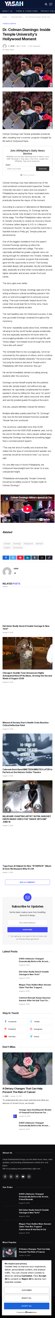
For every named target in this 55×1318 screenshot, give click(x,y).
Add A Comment (27, 882)
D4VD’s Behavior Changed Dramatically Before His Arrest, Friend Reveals (34, 961)
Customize (27, 1290)
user (12, 46)
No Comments (35, 46)
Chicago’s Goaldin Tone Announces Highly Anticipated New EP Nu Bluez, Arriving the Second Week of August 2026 (27, 676)
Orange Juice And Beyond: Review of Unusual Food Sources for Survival (35, 1113)
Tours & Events (9, 24)
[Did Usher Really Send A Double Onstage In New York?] (27, 606)
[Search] (46, 4)
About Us (7, 11)
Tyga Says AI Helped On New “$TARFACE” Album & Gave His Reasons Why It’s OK (27, 867)
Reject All (27, 1298)
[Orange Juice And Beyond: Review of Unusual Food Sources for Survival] (10, 1113)
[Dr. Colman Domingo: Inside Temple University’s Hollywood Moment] (27, 70)
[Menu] (50, 4)
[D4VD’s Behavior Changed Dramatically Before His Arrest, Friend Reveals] (10, 962)
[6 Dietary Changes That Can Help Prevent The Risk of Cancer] (27, 1068)
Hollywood (28, 544)
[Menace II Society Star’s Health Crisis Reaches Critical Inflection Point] (27, 703)
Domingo (17, 544)
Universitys (17, 548)
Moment (39, 544)
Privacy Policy (24, 939)
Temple (7, 548)
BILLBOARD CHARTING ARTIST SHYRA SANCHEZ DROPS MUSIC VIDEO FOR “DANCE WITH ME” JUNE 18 (27, 819)
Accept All (26, 1306)
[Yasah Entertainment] (14, 4)
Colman (7, 544)
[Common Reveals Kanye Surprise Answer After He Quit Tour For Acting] (10, 1001)
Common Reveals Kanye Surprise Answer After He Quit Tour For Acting (34, 1001)
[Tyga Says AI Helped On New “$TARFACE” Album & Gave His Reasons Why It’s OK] (27, 846)
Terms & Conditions (27, 11)
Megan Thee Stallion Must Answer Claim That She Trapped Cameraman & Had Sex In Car (35, 987)
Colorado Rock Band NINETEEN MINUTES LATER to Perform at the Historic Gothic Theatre (27, 771)
